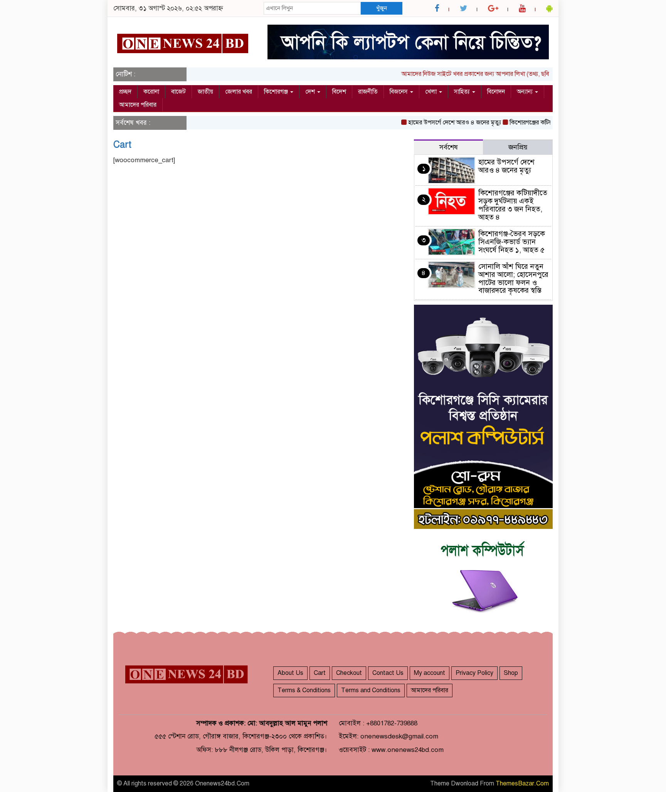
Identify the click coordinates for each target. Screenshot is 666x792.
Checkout (349, 673)
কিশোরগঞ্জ (276, 92)
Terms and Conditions (370, 690)
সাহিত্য (462, 92)
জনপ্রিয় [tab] (518, 147)
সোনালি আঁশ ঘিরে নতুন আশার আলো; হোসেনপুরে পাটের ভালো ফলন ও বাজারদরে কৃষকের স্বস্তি (513, 278)
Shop (511, 673)
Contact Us (388, 673)
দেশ (310, 92)
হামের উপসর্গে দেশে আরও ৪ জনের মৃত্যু (444, 122)
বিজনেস (399, 92)
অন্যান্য (525, 92)
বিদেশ (339, 92)
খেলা (431, 92)
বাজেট (178, 92)
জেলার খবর (238, 92)
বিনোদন (496, 92)
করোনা (151, 92)
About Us (290, 673)
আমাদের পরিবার (137, 105)
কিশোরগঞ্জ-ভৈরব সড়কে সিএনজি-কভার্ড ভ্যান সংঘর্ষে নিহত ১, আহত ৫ (511, 241)
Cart (122, 144)
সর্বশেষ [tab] (448, 147)
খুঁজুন (381, 8)
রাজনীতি (368, 92)
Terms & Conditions (304, 690)
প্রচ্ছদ (125, 92)
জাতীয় (205, 92)
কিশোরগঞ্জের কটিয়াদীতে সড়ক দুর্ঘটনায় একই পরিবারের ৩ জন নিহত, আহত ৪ (512, 204)
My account (429, 673)
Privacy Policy (474, 673)
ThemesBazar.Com (522, 783)
